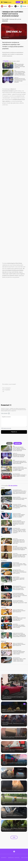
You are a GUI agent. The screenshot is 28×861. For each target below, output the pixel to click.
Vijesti (12, 6)
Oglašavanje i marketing (13, 857)
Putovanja (24, 6)
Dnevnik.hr (5, 6)
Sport (18, 6)
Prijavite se (14, 432)
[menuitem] (25, 2)
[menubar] (25, 2)
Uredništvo (3, 857)
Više (14, 837)
